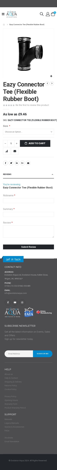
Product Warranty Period (15, 408)
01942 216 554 (11, 286)
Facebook (5, 163)
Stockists (9, 438)
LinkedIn (16, 163)
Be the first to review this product (32, 105)
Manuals (8, 419)
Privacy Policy (10, 396)
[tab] (28, 174)
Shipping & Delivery (13, 382)
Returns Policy (11, 385)
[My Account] (47, 14)
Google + (22, 163)
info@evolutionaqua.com (16, 293)
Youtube (15, 302)
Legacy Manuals (12, 423)
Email (28, 163)
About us (9, 374)
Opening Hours (11, 400)
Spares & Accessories (14, 427)
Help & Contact (11, 378)
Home (4, 24)
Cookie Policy (10, 389)
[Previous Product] (47, 83)
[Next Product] (52, 83)
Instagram (22, 302)
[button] (51, 76)
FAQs (7, 430)
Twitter (11, 163)
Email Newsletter (12, 441)
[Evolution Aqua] (12, 14)
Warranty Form (11, 404)
